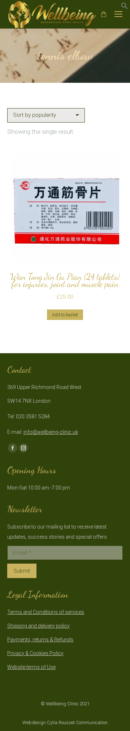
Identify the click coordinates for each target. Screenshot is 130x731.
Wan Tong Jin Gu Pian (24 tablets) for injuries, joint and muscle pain (65, 280)
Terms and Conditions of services (45, 612)
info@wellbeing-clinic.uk (50, 432)
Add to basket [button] (65, 314)
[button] (124, 7)
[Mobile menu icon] (118, 14)
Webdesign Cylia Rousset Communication (65, 722)
